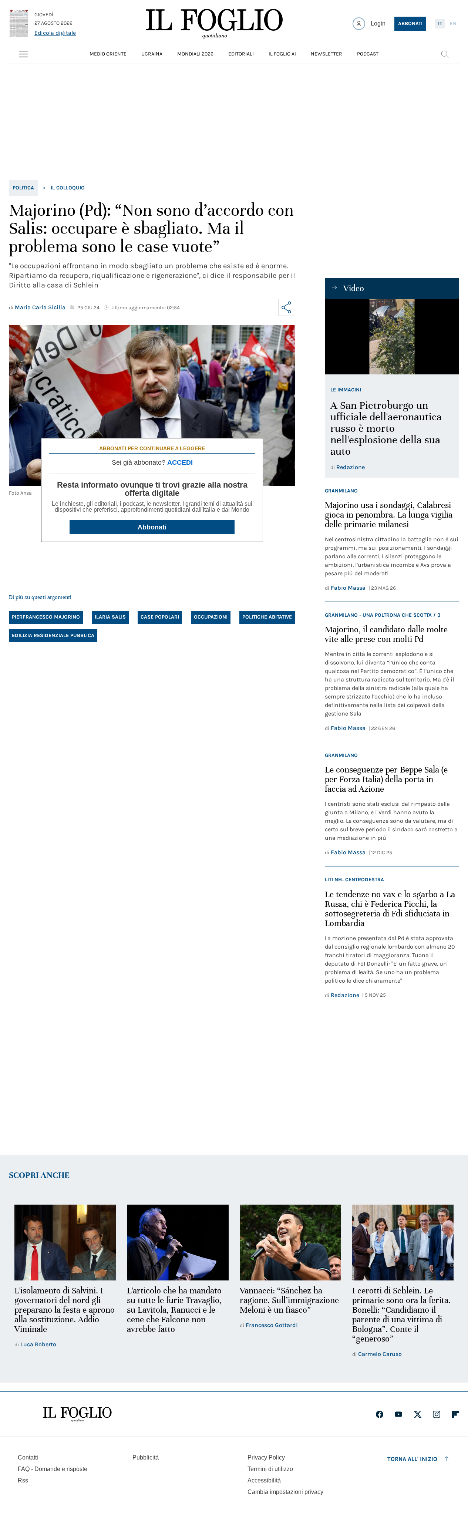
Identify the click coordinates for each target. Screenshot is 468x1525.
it (440, 23)
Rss (23, 1480)
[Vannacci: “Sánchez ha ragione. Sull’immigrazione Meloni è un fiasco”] (290, 1243)
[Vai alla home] (214, 23)
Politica (23, 188)
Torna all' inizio (412, 1458)
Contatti (28, 1457)
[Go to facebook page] (379, 1414)
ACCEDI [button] (180, 462)
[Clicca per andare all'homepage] (77, 1414)
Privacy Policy (266, 1457)
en (453, 23)
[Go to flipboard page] (455, 1414)
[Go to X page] (417, 1414)
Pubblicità (145, 1457)
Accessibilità (264, 1480)
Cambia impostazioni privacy (285, 1492)
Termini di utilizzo (270, 1469)
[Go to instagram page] (436, 1414)
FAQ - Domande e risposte (52, 1469)
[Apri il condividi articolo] (286, 307)
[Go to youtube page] (398, 1414)
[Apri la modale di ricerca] (444, 54)
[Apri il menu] (23, 54)
